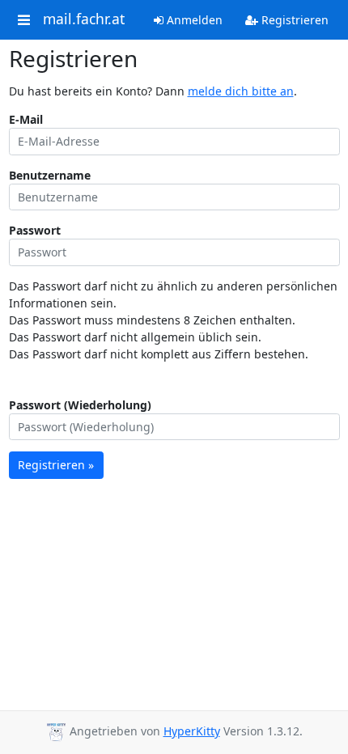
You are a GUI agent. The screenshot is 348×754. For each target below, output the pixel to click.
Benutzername (50, 175)
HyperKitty (191, 731)
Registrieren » (56, 464)
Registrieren (293, 20)
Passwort (35, 230)
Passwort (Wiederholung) (80, 405)
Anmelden (193, 20)
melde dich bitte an (241, 91)
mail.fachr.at (84, 19)
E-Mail (26, 119)
